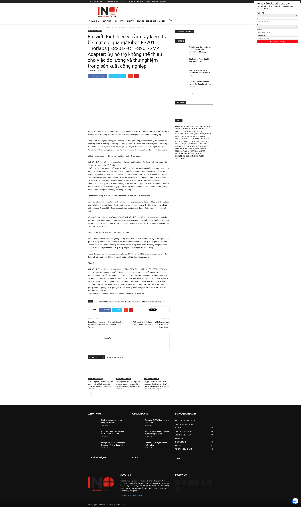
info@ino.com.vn (136, 496)
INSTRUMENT (180, 442)
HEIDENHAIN (194, 141)
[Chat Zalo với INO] (295, 501)
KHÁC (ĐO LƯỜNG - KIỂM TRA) (187, 421)
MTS (193, 146)
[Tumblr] (204, 1)
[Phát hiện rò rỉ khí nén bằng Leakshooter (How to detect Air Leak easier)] (181, 73)
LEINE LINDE (203, 144)
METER (178, 445)
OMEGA (191, 149)
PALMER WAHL (201, 149)
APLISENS (179, 126)
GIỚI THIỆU (107, 21)
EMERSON (179, 139)
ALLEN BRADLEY (181, 129)
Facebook (163, 1)
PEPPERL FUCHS (182, 151)
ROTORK (199, 153)
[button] (210, 21)
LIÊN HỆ (162, 21)
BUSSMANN (199, 134)
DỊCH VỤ (130, 21)
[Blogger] (188, 1)
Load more (193, 93)
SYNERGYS (198, 126)
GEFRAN (178, 141)
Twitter (147, 1)
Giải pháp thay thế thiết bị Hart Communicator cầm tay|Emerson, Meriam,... (200, 49)
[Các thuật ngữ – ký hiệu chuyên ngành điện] (137, 446)
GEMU (185, 141)
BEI (184, 131)
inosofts (92, 71)
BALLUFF (205, 129)
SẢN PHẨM (119, 21)
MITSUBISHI (180, 146)
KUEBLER (193, 144)
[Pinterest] (200, 1)
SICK (187, 156)
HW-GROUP (179, 144)
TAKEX (201, 156)
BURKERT (190, 134)
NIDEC (198, 146)
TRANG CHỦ (94, 21)
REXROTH (179, 153)
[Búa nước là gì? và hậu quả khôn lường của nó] (137, 423)
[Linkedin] (196, 1)
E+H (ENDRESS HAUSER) (189, 136)
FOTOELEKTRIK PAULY (199, 139)
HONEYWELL (205, 141)
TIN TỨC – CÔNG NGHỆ (146, 21)
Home (90, 27)
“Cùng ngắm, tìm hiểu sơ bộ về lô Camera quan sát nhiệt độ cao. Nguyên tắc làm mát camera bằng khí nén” (151, 324)
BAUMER (178, 131)
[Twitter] (207, 1)
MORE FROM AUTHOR (115, 357)
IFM (186, 144)
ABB (199, 129)
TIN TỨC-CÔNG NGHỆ (183, 431)
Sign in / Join (131, 1)
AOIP (191, 126)
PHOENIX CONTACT (197, 151)
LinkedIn (140, 1)
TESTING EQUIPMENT (183, 435)
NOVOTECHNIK (181, 149)
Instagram (155, 1)
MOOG (188, 146)
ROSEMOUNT (189, 153)
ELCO (202, 136)
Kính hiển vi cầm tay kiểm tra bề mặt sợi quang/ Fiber (145, 301)
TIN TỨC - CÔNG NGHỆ (102, 27)
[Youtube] (211, 1)
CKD (177, 136)
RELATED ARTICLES (96, 357)
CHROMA (209, 134)
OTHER (178, 428)
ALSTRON (193, 129)
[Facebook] (192, 1)
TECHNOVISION (210, 126)
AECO (186, 126)
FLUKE (187, 139)
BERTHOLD (191, 131)
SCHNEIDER (180, 156)
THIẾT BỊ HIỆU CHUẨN (183, 449)
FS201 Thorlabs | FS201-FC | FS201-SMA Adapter (110, 301)
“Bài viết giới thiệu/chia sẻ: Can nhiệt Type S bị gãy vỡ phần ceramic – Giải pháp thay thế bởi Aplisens (105, 324)
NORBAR (205, 146)
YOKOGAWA (180, 158)
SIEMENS (194, 156)
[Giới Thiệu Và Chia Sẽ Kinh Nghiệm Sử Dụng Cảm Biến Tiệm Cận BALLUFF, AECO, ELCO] (181, 84)
